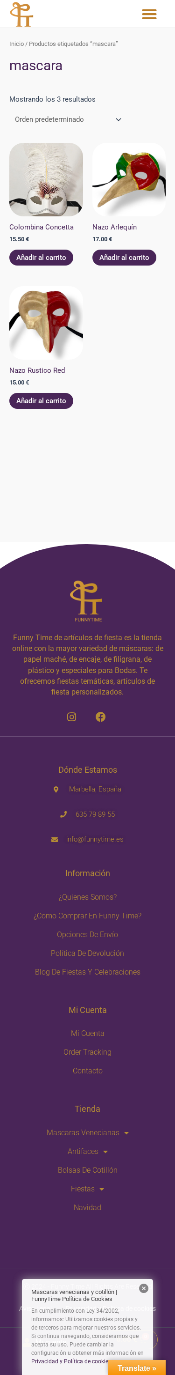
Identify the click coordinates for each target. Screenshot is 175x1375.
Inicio (16, 43)
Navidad (87, 1207)
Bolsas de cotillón (88, 1170)
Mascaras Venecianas (83, 1132)
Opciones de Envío (87, 934)
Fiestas (83, 1188)
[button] (149, 14)
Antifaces (83, 1151)
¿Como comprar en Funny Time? (87, 915)
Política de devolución (87, 953)
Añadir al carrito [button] (41, 257)
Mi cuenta (88, 1033)
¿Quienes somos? (88, 897)
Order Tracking (87, 1052)
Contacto (88, 1070)
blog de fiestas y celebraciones (87, 972)
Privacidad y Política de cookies (71, 1361)
